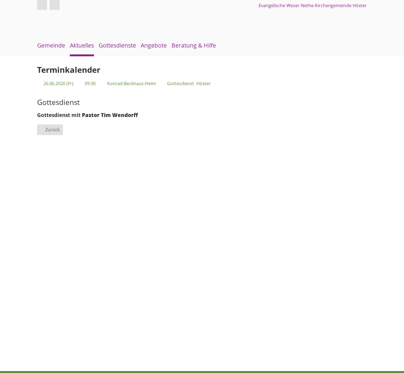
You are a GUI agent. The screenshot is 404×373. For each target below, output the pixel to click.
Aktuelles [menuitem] (82, 45)
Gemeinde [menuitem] (51, 45)
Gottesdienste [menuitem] (117, 45)
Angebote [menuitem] (154, 45)
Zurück (52, 130)
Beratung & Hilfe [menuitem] (193, 45)
